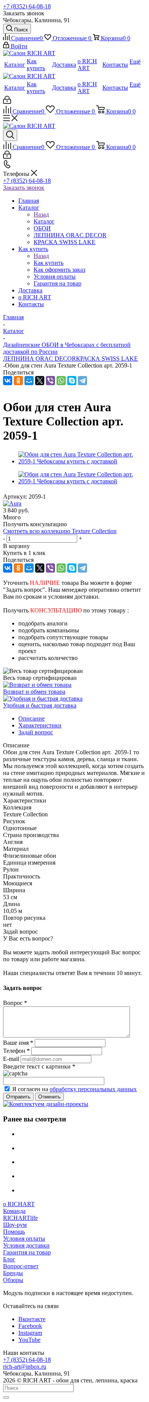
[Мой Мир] (29, 380)
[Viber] (50, 380)
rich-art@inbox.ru (24, 1366)
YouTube (29, 1339)
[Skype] (71, 380)
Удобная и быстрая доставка (39, 705)
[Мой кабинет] (7, 102)
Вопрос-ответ (21, 1266)
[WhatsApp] (61, 380)
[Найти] (6, 1397)
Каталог (44, 221)
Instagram (30, 1333)
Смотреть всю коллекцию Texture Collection (60, 531)
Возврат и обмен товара (34, 691)
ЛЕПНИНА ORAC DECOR (39, 358)
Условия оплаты (24, 1238)
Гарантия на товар (27, 1252)
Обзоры (13, 1280)
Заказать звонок (23, 187)
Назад (41, 214)
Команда (14, 1211)
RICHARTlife (20, 1218)
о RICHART (19, 1204)
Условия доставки (26, 1245)
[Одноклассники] (18, 380)
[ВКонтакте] (7, 380)
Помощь (14, 1231)
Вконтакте (31, 1319)
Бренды (13, 1273)
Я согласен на (74, 1089)
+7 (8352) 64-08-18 (27, 6)
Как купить (48, 262)
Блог (9, 1259)
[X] (39, 380)
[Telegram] (82, 380)
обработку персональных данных (93, 1089)
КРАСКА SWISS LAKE (107, 358)
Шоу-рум (15, 1224)
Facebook (30, 1326)
